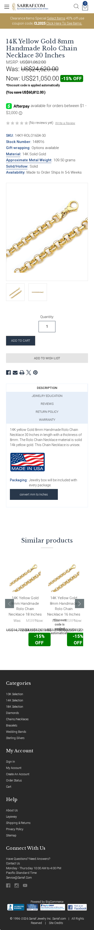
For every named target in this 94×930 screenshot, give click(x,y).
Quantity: (47, 317)
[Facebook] (8, 372)
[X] (28, 372)
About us (12, 810)
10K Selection (14, 694)
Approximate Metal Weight (28, 160)
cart (8, 786)
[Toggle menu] (6, 6)
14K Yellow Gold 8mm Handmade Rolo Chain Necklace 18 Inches (25, 606)
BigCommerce (54, 901)
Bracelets (11, 725)
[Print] (22, 372)
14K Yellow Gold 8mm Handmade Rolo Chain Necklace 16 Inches (64, 606)
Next (79, 603)
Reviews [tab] (47, 404)
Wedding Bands (16, 731)
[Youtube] (25, 885)
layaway (11, 816)
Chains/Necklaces (17, 719)
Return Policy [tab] (47, 412)
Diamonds (12, 713)
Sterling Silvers (15, 738)
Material (13, 154)
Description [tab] (47, 388)
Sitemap (11, 835)
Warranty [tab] (47, 419)
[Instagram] (17, 885)
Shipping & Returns (18, 823)
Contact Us (13, 863)
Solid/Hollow (16, 166)
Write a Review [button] (65, 123)
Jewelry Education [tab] (47, 396)
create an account (17, 774)
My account (13, 768)
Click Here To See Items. (64, 23)
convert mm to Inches (34, 494)
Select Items (56, 18)
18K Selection (14, 706)
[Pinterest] (35, 372)
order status (14, 780)
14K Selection (14, 700)
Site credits (56, 923)
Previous (9, 603)
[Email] (15, 372)
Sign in (10, 761)
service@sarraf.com (19, 877)
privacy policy (14, 829)
